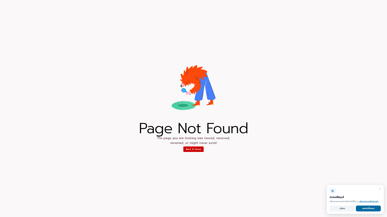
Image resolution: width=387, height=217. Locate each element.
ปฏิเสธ (342, 208)
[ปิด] (380, 189)
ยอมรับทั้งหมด (368, 208)
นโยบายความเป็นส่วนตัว (369, 201)
